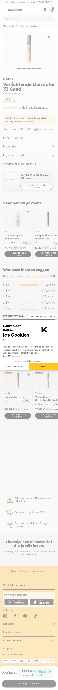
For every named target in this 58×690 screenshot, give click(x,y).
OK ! (43, 366)
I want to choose (14, 366)
